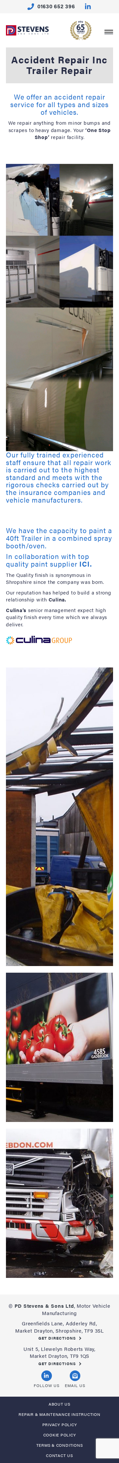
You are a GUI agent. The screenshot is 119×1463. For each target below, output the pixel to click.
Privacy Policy (59, 1425)
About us (59, 1404)
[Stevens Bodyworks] (27, 33)
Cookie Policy (59, 1435)
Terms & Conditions (59, 1445)
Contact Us (59, 1455)
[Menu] (108, 31)
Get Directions (57, 1338)
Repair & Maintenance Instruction (59, 1414)
